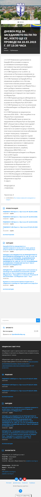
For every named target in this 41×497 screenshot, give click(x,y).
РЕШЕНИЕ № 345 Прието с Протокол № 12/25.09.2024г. (20, 222)
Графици (32, 483)
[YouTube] (24, 479)
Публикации (14, 50)
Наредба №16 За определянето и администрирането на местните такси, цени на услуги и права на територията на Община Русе (19, 247)
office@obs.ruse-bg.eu (9, 471)
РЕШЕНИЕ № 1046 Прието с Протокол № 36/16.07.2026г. (20, 391)
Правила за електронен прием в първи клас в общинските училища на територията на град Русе (20, 282)
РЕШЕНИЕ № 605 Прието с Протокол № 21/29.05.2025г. (20, 217)
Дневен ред (16, 483)
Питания (8, 483)
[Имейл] (16, 479)
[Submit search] (38, 320)
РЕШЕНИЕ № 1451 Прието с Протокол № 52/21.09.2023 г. (20, 228)
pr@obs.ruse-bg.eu (32, 461)
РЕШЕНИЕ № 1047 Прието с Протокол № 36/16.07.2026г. (20, 385)
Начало (6, 50)
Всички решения (8, 234)
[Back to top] (20, 491)
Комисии (25, 483)
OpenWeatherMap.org (18, 334)
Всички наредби (8, 289)
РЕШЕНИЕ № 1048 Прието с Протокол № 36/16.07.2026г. (20, 379)
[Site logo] (20, 16)
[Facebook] (20, 479)
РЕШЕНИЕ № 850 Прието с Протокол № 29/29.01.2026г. (20, 212)
